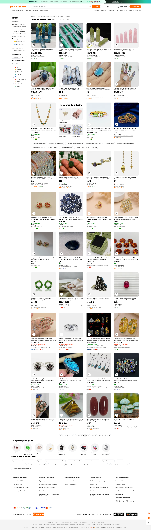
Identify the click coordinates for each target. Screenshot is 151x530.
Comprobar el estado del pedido (124, 487)
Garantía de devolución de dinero (48, 484)
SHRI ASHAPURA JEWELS (94, 307)
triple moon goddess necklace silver (55, 461)
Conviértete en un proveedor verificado (126, 490)
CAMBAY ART (62, 97)
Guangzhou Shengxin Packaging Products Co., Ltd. (99, 265)
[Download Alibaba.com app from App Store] (119, 514)
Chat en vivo (93, 484)
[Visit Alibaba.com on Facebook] (117, 501)
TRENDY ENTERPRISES (65, 186)
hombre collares (52, 147)
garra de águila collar (28, 461)
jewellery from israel (38, 147)
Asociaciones (119, 494)
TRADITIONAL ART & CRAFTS (95, 97)
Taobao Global (83, 522)
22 (74, 435)
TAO (89, 522)
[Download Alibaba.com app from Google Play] (132, 514)
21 (70, 435)
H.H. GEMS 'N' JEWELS (93, 428)
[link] (148, 513)
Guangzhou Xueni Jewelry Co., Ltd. (40, 347)
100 (106, 435)
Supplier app (86, 514)
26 (88, 435)
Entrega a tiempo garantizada (47, 487)
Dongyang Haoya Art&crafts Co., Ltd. (96, 347)
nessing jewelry (110, 143)
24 (81, 435)
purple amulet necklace (57, 143)
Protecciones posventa (45, 490)
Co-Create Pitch (17, 484)
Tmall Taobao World (67, 522)
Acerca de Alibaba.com (20, 477)
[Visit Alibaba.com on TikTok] (134, 501)
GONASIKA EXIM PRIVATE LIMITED (123, 136)
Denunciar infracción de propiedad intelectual (99, 494)
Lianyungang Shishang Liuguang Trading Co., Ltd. (126, 426)
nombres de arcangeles (56, 464)
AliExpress (50, 522)
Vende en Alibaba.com (122, 481)
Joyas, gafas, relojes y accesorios (46, 16)
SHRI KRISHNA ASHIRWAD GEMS (68, 266)
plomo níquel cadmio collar (94, 143)
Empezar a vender (120, 484)
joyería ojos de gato (109, 461)
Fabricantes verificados (70, 481)
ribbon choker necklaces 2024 (38, 464)
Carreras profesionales (19, 490)
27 (92, 435)
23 (78, 435)
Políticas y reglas (43, 499)
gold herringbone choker (93, 461)
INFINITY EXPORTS (64, 388)
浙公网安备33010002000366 (104, 527)
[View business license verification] (91, 527)
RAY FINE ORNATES (36, 226)
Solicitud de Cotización (70, 484)
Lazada (75, 522)
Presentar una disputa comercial (99, 487)
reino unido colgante (67, 147)
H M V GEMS (117, 305)
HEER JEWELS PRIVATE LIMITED (123, 347)
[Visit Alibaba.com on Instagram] (127, 501)
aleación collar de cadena (39, 143)
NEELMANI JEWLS (36, 265)
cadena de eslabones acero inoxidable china (78, 464)
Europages (101, 522)
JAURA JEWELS (91, 184)
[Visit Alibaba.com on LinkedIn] (120, 501)
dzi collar (16, 461)
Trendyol (94, 522)
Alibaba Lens (21, 514)
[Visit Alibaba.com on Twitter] (124, 501)
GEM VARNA (90, 137)
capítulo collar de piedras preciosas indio (87, 147)
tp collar (121, 461)
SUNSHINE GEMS (119, 186)
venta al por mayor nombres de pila (22, 468)
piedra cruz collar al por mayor (126, 143)
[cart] (113, 7)
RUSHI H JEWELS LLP (37, 137)
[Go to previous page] (60, 435)
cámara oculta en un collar (100, 464)
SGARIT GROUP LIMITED (65, 347)
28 (95, 435)
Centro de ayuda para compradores (99, 481)
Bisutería (60, 16)
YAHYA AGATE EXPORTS (37, 56)
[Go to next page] (109, 435)
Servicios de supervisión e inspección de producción (49, 494)
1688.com (57, 522)
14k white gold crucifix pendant (75, 143)
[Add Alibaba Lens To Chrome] (38, 514)
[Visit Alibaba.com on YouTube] (131, 501)
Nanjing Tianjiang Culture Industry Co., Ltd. (70, 305)
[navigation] (19, 226)
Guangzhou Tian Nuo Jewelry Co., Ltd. (97, 388)
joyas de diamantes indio (76, 461)
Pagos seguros (43, 481)
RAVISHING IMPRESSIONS (38, 307)
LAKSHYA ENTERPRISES (37, 184)
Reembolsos (93, 490)
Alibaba (33, 16)
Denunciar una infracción (97, 499)
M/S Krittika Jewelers (37, 97)
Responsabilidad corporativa (21, 487)
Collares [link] (67, 16)
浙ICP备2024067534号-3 (120, 527)
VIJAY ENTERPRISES (119, 266)
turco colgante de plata (20, 464)
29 (99, 435)
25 (85, 435)
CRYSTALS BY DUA (36, 426)
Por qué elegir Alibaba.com (20, 481)
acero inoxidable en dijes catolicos (120, 464)
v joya (40, 461)
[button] (90, 7)
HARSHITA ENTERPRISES (66, 226)
